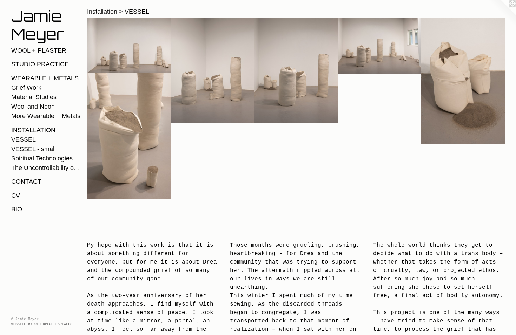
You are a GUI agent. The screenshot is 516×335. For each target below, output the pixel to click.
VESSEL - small (33, 148)
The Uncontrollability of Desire (46, 167)
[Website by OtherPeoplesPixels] (502, 14)
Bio (16, 209)
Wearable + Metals (45, 78)
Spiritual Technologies (42, 158)
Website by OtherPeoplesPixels (41, 324)
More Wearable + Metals (45, 115)
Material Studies (34, 97)
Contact (26, 181)
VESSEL (23, 139)
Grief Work (26, 87)
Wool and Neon (33, 106)
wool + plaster (38, 50)
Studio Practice (40, 64)
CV (15, 195)
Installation (33, 130)
